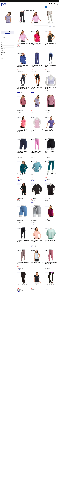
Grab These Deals (38, 0)
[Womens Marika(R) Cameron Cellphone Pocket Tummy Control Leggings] (23, 80)
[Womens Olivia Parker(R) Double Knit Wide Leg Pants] (37, 58)
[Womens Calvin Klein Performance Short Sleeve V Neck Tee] (51, 188)
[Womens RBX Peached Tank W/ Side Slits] (37, 255)
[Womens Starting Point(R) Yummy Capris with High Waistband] (51, 255)
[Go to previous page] (49, 26)
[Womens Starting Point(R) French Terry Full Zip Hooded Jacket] (37, 166)
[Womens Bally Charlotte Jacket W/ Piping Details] (23, 188)
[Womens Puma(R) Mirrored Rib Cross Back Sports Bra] (51, 80)
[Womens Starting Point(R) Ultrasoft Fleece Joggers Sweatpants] (51, 166)
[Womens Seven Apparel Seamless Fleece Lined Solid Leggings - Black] (51, 277)
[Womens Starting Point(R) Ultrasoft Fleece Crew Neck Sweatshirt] (23, 166)
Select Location (7, 33)
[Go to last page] (56, 26)
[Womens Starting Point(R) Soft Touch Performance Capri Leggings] (37, 144)
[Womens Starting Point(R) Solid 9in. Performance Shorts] (23, 144)
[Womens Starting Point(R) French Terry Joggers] (23, 255)
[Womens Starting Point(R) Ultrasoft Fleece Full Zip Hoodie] (37, 188)
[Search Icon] (16, 4)
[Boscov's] (4, 4)
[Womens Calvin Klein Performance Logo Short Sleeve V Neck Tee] (37, 277)
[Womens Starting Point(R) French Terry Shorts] (51, 144)
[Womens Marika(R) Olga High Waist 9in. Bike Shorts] (37, 80)
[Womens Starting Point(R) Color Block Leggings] (51, 58)
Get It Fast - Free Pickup (7, 31)
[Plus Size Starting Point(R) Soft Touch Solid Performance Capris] (23, 277)
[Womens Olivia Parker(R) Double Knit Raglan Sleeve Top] (23, 58)
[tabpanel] (29, 0)
